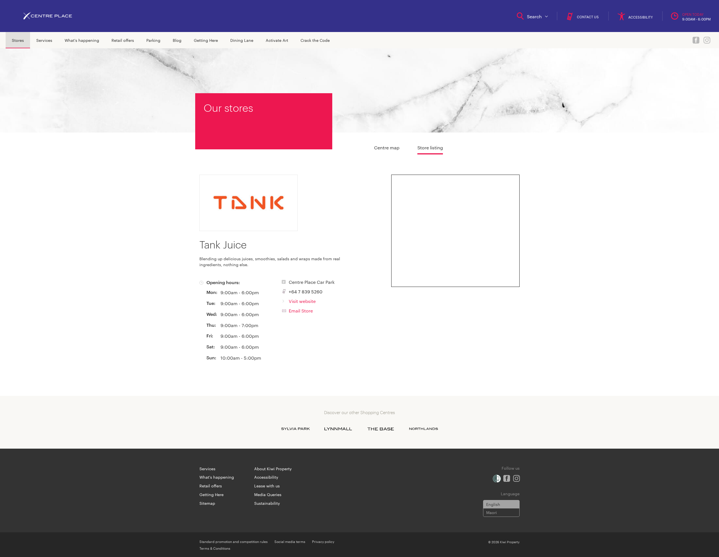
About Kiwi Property (273, 468)
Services (44, 40)
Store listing (430, 147)
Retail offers (123, 40)
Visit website (302, 301)
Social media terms (289, 541)
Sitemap (207, 503)
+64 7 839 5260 (305, 292)
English (493, 504)
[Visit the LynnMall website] (338, 429)
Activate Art (277, 40)
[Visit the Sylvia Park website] (295, 429)
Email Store (301, 311)
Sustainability (267, 503)
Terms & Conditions (214, 548)
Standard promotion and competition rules (233, 541)
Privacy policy (323, 541)
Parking (153, 40)
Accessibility (266, 477)
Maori (491, 512)
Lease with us (267, 485)
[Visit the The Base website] (381, 429)
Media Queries (267, 494)
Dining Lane (241, 40)
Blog (177, 40)
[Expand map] (456, 231)
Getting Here (206, 40)
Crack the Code (315, 40)
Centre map (386, 147)
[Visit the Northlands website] (423, 429)
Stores (18, 40)
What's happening (82, 40)
